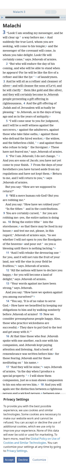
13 (8, 283)
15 (41, 314)
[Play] (2, 17)
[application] (33, 17)
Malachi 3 (19, 12)
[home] (5, 4)
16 (8, 336)
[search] (61, 4)
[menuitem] (5, 4)
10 (10, 222)
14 (8, 301)
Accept (9, 460)
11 (8, 253)
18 (42, 384)
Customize (39, 460)
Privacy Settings (17, 451)
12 (8, 270)
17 (8, 367)
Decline (23, 460)
